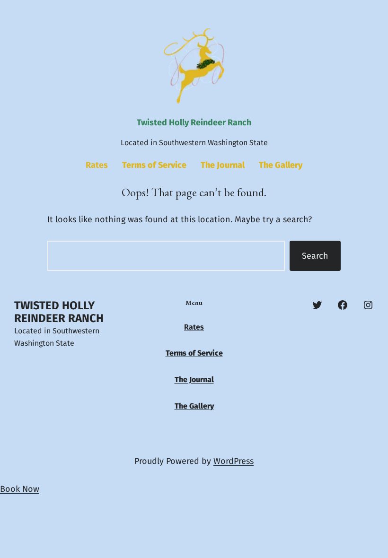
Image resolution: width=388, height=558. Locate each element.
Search (315, 256)
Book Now (19, 489)
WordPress (233, 461)
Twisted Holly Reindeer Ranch (194, 122)
